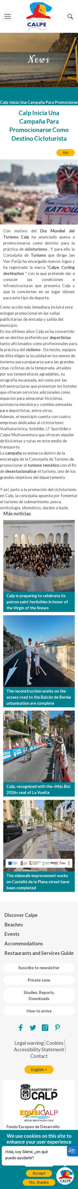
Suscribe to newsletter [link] (39, 967)
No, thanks (39, 1182)
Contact (39, 1056)
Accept (39, 1173)
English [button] (37, 1069)
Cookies (54, 1043)
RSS (65, 153)
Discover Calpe (21, 915)
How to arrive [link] (39, 1011)
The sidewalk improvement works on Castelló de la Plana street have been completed (37, 881)
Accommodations (23, 943)
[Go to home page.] (39, 16)
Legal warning (29, 1043)
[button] (70, 16)
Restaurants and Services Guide (39, 953)
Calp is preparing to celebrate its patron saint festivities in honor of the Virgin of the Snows (37, 601)
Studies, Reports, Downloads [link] (39, 995)
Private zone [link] (39, 980)
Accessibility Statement (39, 1049)
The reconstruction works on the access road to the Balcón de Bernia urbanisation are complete (38, 697)
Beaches (13, 925)
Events (12, 934)
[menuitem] (39, 915)
